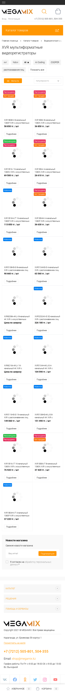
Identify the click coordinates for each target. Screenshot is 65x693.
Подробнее (11, 134)
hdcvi (15, 62)
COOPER (55, 62)
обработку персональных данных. (30, 563)
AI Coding (40, 62)
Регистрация (14, 19)
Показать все (37, 69)
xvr (5, 62)
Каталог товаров (17, 30)
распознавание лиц (14, 69)
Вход (4, 19)
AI (26, 62)
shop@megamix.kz (24, 658)
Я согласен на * (30, 563)
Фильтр (15, 81)
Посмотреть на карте (14, 643)
